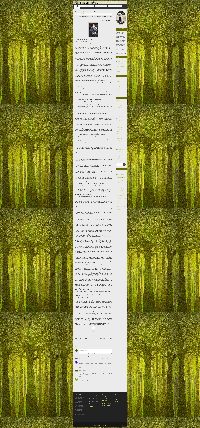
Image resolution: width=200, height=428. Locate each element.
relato (109, 403)
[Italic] (81, 353)
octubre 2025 (119, 109)
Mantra (100, 425)
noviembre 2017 (119, 140)
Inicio (75, 5)
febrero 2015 (119, 160)
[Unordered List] (87, 353)
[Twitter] (124, 2)
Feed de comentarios (118, 399)
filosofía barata (77, 7)
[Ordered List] (85, 353)
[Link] (91, 353)
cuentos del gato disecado (113, 5)
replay (120, 5)
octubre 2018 (119, 136)
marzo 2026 (119, 103)
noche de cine (91, 5)
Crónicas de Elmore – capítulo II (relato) (105, 338)
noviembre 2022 (119, 116)
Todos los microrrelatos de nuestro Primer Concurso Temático (121, 205)
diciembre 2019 (119, 127)
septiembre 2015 (120, 149)
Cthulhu (106, 396)
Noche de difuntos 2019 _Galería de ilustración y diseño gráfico (121, 176)
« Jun (90, 406)
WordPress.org (117, 401)
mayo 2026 (119, 102)
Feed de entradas (118, 397)
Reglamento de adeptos (121, 69)
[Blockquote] (88, 353)
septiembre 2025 (120, 111)
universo (103, 407)
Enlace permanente (81, 334)
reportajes (118, 92)
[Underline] (82, 353)
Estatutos (118, 71)
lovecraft (104, 403)
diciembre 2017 (119, 138)
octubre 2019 (119, 131)
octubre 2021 (119, 125)
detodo (87, 13)
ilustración (104, 5)
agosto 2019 (119, 133)
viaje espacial (105, 407)
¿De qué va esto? (120, 59)
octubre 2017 (119, 142)
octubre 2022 (119, 118)
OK (124, 164)
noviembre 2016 (119, 145)
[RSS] (126, 2)
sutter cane (106, 406)
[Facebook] (122, 2)
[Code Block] (90, 353)
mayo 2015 (119, 154)
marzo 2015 (119, 158)
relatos (80, 5)
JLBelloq (104, 400)
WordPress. (104, 425)
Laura (118, 171)
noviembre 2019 (119, 129)
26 (92, 403)
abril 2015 (118, 156)
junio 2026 (118, 100)
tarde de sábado (98, 5)
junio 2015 (118, 153)
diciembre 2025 (119, 105)
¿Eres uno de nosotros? (121, 61)
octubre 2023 (119, 114)
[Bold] (79, 353)
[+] (94, 353)
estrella (106, 398)
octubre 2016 (119, 147)
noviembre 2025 (119, 107)
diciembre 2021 (119, 122)
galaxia (108, 398)
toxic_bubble (78, 13)
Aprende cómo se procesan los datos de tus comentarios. (100, 356)
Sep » (92, 406)
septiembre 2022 (120, 120)
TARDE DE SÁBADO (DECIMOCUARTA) (81, 338)
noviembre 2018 (119, 134)
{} (92, 353)
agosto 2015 (119, 151)
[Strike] (84, 353)
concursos (84, 5)
